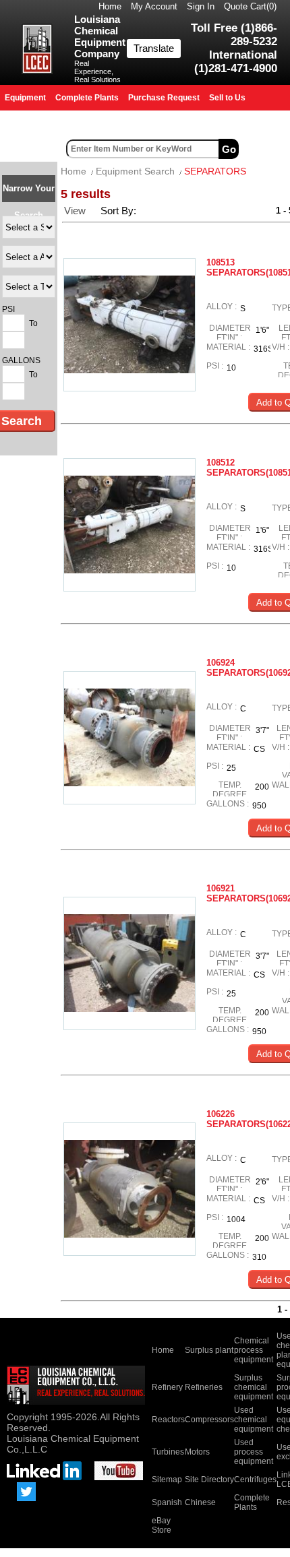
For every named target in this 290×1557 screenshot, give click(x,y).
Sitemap (167, 1479)
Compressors (209, 1419)
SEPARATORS (215, 171)
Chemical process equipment (253, 1350)
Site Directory (209, 1479)
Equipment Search (135, 171)
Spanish (167, 1502)
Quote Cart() (250, 6)
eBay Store (161, 1525)
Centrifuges (255, 1479)
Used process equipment (253, 1452)
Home (109, 6)
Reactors (168, 1419)
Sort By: (119, 210)
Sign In (200, 6)
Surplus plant (209, 1350)
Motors (197, 1452)
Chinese (200, 1502)
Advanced (265, 149)
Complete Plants (252, 1502)
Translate (154, 48)
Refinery (167, 1387)
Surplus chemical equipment (253, 1387)
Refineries (204, 1387)
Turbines (168, 1452)
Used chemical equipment (253, 1419)
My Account (154, 6)
